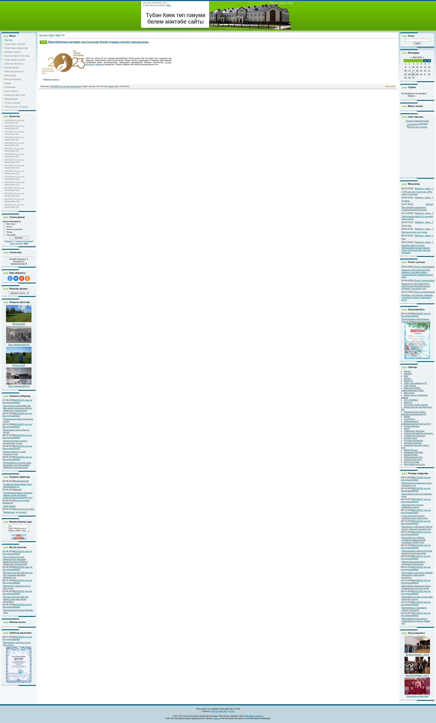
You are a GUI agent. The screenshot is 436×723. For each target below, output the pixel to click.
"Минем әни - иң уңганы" (15, 512)
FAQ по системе (411, 462)
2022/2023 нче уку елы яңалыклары (14, 138)
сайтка (217, 718)
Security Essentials (413, 443)
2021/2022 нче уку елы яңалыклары (14, 144)
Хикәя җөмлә (9, 506)
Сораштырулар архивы (23, 241)
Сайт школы (410, 385)
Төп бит (274, 3)
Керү (290, 3)
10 (413, 67)
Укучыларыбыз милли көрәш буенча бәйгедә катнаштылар (416, 320)
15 (405, 71)
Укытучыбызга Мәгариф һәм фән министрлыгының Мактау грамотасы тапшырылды (17, 408)
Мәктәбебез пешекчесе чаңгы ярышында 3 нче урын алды (416, 587)
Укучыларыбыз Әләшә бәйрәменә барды (412, 506)
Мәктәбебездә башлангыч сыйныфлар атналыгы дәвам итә (416, 621)
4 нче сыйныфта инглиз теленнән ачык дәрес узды (415, 517)
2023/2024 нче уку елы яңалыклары (14, 133)
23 (409, 74)
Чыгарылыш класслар (417, 696)
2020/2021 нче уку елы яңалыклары (14, 150)
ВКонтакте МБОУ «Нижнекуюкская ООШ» (412, 389)
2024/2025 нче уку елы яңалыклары (14, 127)
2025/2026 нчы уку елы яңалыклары (15, 121)
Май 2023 (417, 57)
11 (417, 67)
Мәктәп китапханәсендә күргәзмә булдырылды (413, 563)
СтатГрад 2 (409, 419)
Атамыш (406, 201)
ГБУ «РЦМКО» (411, 400)
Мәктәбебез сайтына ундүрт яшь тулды (17, 643)
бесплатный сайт (219, 711)
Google (407, 378)
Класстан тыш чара (23, 509)
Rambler (408, 374)
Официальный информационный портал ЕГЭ (416, 422)
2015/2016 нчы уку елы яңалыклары (15, 178)
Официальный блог (413, 457)
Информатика (21, 481)
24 (413, 74)
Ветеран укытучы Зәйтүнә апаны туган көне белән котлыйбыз (15, 599)
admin (110, 86)
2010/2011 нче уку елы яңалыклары (14, 206)
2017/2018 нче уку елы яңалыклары (14, 166)
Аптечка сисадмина (413, 440)
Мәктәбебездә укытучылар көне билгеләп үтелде (417, 598)
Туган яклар (18, 324)
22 (405, 74)
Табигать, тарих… (423, 188)
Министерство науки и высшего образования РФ (413, 413)
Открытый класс (412, 426)
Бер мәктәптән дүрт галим (414, 232)
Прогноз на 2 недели (417, 127)
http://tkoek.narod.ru (254, 716)
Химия (17, 489)
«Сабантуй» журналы (414, 436)
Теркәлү (283, 3)
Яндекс (407, 371)
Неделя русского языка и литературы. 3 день (15, 442)
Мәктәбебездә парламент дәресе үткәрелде (414, 609)
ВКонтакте (409, 393)
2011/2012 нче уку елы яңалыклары (14, 200)
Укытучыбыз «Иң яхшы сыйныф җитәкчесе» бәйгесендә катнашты (417, 575)
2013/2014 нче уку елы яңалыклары (14, 189)
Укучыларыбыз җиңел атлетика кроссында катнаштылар (417, 552)
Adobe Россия (410, 450)
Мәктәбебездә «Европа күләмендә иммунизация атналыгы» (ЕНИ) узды (414, 540)
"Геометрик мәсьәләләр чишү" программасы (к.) (17, 485)
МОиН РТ (408, 381)
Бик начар (11, 235)
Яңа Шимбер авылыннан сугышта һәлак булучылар (414, 208)
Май (58, 35)
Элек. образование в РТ (415, 383)
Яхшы (9, 227)
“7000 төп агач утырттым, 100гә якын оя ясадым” (417, 193)
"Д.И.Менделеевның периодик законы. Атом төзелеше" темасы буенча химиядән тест (18, 495)
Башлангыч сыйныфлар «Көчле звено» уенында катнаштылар (417, 528)
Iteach (407, 428)
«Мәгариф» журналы (414, 431)
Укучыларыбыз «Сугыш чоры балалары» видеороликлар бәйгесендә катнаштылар (17, 465)
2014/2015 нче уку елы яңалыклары (14, 183)
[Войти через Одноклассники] (27, 278)
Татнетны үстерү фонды (416, 405)
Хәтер (429, 204)
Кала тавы (407, 225)
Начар (9, 232)
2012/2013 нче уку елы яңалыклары (14, 195)
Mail (406, 376)
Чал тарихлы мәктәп (19, 344)
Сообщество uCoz (413, 459)
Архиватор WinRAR (413, 452)
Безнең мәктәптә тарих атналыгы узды (14, 453)
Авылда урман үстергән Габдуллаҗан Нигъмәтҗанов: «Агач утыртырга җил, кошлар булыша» (416, 249)
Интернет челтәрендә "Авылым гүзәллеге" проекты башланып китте (417, 297)
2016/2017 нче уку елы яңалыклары (14, 172)
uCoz (231, 711)
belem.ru (408, 402)
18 (417, 71)
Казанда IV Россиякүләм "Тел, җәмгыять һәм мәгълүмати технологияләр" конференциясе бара (417, 273)
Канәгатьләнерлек (14, 229)
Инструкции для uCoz (414, 464)
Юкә (404, 239)
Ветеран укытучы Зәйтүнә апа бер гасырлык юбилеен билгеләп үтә (18, 575)
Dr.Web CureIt (410, 438)
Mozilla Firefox (410, 455)
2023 (51, 35)
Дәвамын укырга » (51, 79)
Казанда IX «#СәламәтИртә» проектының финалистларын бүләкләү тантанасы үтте (416, 286)
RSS (168, 5)
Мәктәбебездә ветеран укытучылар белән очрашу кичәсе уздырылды (98, 42)
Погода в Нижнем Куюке (417, 121)
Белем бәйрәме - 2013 (417, 654)
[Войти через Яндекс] (21, 278)
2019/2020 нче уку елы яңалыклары (14, 155)
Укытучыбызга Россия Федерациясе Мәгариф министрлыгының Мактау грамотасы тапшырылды (15, 560)
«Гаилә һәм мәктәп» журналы (418, 433)
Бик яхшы (11, 224)
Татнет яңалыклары (424, 267)
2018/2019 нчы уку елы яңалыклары (15, 161)
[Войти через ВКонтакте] (15, 278)
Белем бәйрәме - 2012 (417, 675)
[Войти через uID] (10, 278)
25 (417, 74)
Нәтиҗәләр (10, 241)
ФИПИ (407, 417)
